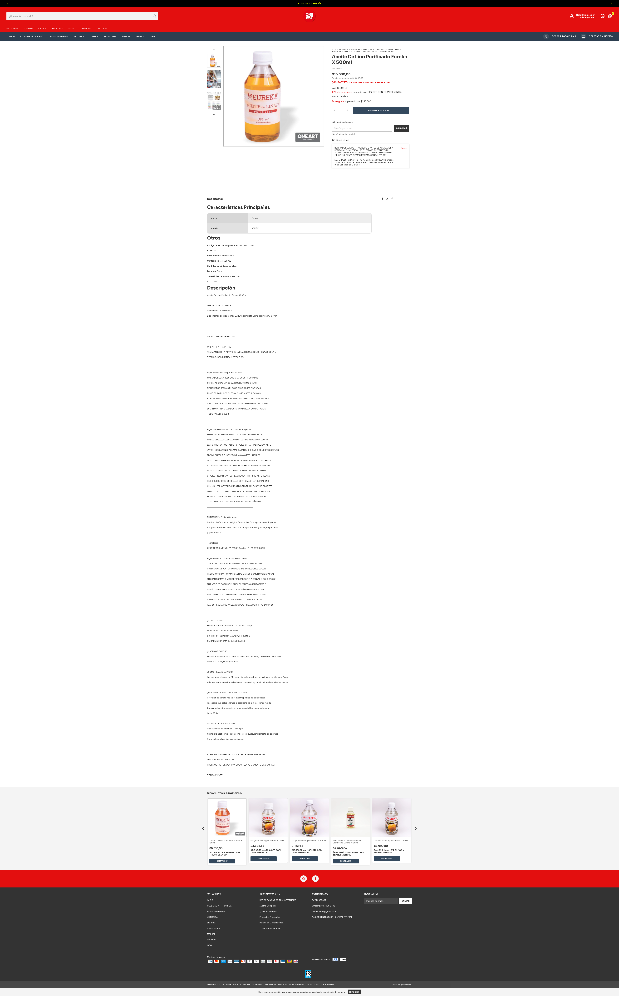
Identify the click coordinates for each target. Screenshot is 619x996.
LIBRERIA (94, 36)
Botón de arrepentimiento (325, 984)
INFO (152, 36)
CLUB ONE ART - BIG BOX (32, 36)
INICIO (12, 36)
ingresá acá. (308, 984)
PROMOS (140, 36)
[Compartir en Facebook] (382, 198)
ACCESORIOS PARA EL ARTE (362, 49)
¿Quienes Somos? (268, 911)
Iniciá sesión (588, 15)
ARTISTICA (79, 36)
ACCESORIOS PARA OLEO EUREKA (346, 51)
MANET (72, 28)
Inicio (334, 49)
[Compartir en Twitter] (387, 198)
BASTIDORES (110, 36)
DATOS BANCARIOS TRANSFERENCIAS (278, 900)
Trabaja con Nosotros (270, 928)
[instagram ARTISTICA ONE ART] (303, 878)
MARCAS (126, 36)
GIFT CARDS (12, 28)
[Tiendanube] (402, 984)
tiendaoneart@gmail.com (324, 911)
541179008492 (319, 900)
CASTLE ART (103, 28)
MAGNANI (28, 28)
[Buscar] (154, 16)
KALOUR (42, 28)
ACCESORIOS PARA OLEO (388, 49)
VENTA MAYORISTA (59, 36)
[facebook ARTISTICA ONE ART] (315, 878)
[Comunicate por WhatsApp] (602, 17)
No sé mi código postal (344, 134)
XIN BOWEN (57, 28)
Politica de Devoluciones (271, 922)
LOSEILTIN (86, 28)
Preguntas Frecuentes (270, 917)
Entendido (354, 992)
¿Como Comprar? (268, 906)
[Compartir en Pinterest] (392, 198)
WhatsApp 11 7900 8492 (323, 906)
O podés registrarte (585, 17)
